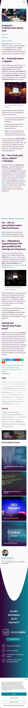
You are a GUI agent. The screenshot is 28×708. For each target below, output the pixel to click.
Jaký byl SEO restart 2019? (11, 518)
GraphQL (4, 185)
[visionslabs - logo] (5, 1)
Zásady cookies (7, 705)
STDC (6, 399)
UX (11, 399)
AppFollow (12, 382)
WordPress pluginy (14, 367)
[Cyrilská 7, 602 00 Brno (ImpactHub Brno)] (4, 660)
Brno (19, 382)
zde (7, 318)
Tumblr (9, 299)
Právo (4, 369)
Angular (8, 382)
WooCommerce (6, 236)
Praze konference (17, 43)
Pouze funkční (14, 698)
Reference (14, 615)
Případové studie (14, 419)
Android (4, 382)
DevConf (9, 384)
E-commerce (4, 386)
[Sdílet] (7, 360)
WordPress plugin (16, 404)
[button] (26, 679)
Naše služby (17, 417)
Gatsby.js (17, 179)
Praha (4, 397)
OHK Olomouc (23, 395)
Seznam (14, 369)
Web (17, 399)
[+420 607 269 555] (4, 650)
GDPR (3, 388)
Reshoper (9, 397)
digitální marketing (9, 267)
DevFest (13, 384)
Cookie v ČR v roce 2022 (10, 543)
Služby (14, 611)
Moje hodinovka (15, 395)
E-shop (8, 386)
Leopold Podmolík (8, 558)
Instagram (21, 390)
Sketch (3, 399)
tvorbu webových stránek (17, 265)
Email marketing (13, 386)
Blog (14, 619)
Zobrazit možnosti (14, 702)
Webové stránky (5, 367)
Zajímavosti (7, 426)
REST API (14, 397)
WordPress (4, 371)
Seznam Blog (13, 257)
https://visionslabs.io (7, 560)
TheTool (9, 399)
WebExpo (20, 399)
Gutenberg (17, 390)
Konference (7, 392)
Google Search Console (9, 390)
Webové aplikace (8, 422)
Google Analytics (17, 388)
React (3, 183)
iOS (24, 390)
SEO (11, 369)
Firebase (23, 386)
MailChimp (16, 392)
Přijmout (14, 694)
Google (8, 388)
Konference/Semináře (18, 365)
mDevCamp (7, 395)
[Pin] (18, 360)
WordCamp (19, 369)
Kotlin (13, 392)
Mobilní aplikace (8, 417)
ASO (16, 382)
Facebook (19, 386)
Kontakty (14, 622)
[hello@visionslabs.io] (4, 646)
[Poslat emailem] (3, 360)
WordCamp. (5, 45)
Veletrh (14, 399)
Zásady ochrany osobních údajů (17, 705)
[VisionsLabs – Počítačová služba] (4, 655)
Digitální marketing (7, 365)
